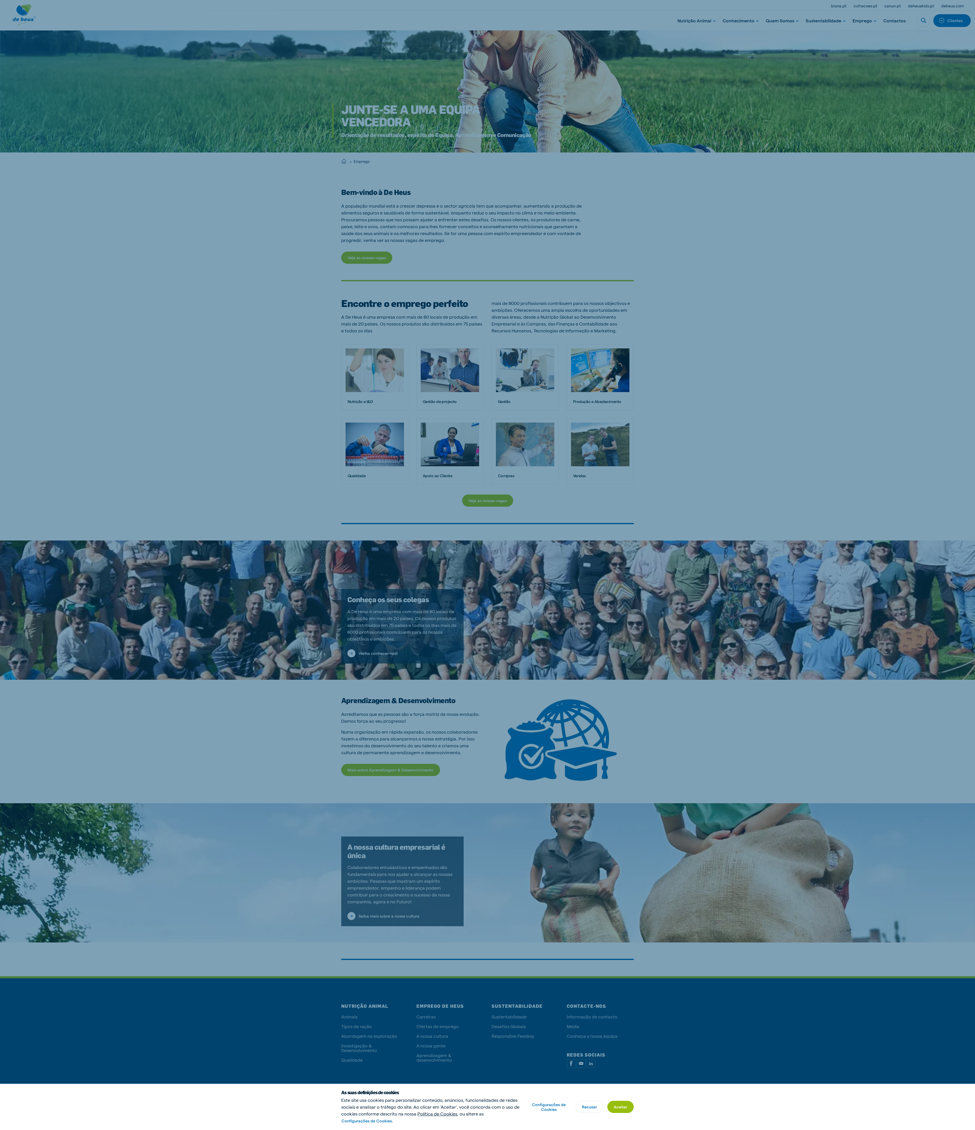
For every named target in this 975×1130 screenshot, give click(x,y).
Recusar (589, 1106)
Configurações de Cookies (549, 1107)
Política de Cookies (437, 1113)
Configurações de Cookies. (367, 1120)
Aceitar (620, 1106)
